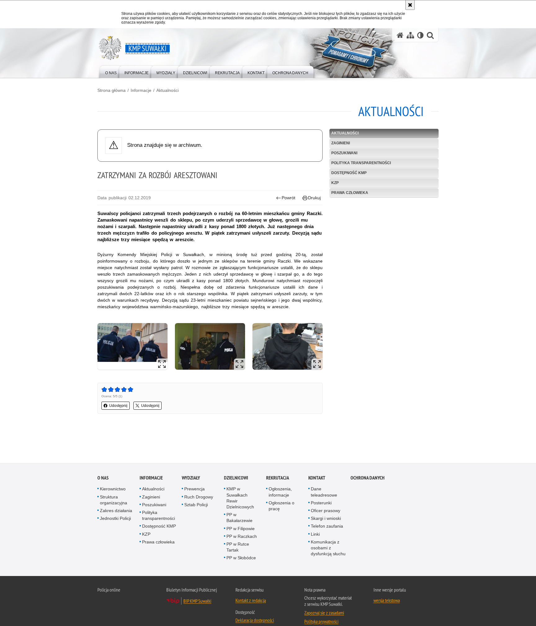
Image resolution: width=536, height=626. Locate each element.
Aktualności (167, 90)
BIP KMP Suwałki (197, 601)
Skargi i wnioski (326, 518)
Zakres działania (116, 510)
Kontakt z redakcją (250, 600)
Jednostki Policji (115, 518)
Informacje (141, 90)
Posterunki (321, 503)
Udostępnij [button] (118, 405)
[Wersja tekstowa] (420, 35)
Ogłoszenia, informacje (280, 492)
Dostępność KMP (349, 173)
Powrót (288, 197)
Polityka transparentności (361, 163)
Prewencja (194, 489)
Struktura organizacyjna (113, 499)
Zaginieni (340, 143)
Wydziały (191, 478)
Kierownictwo (113, 489)
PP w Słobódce (241, 558)
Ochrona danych (368, 478)
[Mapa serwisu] (410, 35)
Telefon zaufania (327, 526)
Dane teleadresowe (324, 492)
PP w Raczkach (241, 536)
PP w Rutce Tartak (237, 547)
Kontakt (316, 478)
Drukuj (314, 197)
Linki (315, 534)
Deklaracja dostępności (254, 620)
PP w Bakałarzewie (239, 517)
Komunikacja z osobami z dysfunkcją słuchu (328, 548)
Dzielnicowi (236, 478)
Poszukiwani (344, 153)
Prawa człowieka (349, 193)
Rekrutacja (277, 478)
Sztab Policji (196, 504)
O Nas (103, 478)
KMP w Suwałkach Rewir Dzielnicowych (240, 498)
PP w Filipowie (240, 528)
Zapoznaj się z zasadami (324, 613)
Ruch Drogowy (198, 496)
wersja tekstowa (386, 600)
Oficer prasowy (325, 510)
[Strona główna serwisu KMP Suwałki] (400, 35)
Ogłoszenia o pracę (281, 506)
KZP (335, 183)
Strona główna (111, 90)
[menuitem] (110, 71)
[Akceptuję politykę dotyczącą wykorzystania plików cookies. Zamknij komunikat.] (410, 5)
